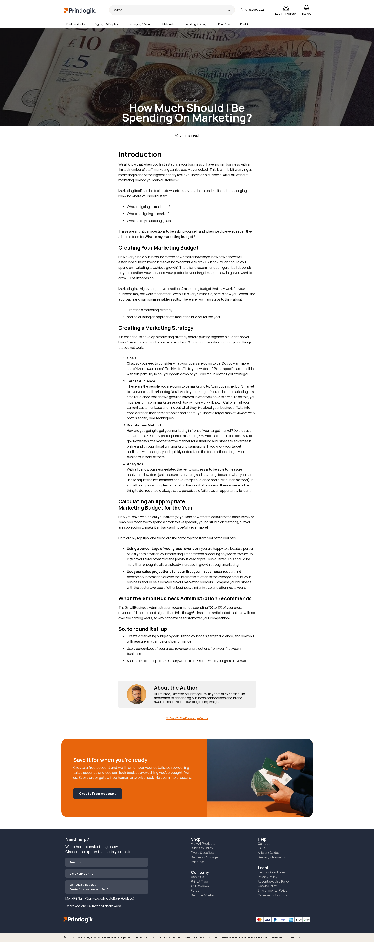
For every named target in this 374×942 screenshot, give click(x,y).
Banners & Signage (204, 857)
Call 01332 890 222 (89, 887)
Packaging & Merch (140, 24)
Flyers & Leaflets (203, 852)
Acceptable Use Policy (274, 881)
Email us (75, 862)
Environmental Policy (272, 890)
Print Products (75, 24)
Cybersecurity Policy (272, 895)
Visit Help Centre (81, 873)
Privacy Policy (267, 877)
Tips (176, 99)
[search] (230, 10)
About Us (197, 877)
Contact (264, 843)
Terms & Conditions (271, 872)
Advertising (190, 99)
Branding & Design (196, 24)
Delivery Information (272, 857)
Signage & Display (106, 24)
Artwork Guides (269, 852)
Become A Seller (203, 895)
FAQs (91, 906)
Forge (195, 890)
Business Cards (202, 848)
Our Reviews (200, 886)
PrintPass (224, 24)
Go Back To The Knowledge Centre (187, 718)
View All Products (203, 843)
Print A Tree (247, 24)
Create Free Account (97, 793)
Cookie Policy (267, 886)
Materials (168, 24)
